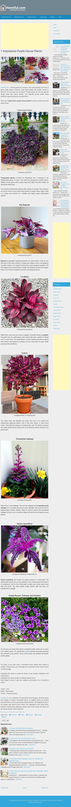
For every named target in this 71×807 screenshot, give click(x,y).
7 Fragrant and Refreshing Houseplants (21, 728)
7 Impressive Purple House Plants (21, 51)
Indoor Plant (12, 712)
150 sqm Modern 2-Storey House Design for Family (65, 84)
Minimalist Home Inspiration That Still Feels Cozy (64, 167)
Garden (52, 17)
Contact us (56, 30)
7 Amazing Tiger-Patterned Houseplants (21, 748)
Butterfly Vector (57, 301)
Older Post (45, 788)
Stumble (38, 715)
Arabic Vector (56, 292)
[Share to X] (6, 720)
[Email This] (2, 720)
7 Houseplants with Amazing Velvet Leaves (22, 738)
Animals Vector (19, 17)
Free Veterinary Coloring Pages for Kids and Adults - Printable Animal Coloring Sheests (65, 204)
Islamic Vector (6, 17)
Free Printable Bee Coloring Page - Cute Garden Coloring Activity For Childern (65, 50)
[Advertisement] (25, 36)
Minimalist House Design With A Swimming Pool (64, 134)
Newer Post (4, 788)
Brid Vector (56, 298)
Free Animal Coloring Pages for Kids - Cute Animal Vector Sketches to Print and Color (65, 68)
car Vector (56, 319)
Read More (30, 734)
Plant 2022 (22, 712)
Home (25, 788)
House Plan (43, 17)
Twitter (22, 715)
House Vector (56, 310)
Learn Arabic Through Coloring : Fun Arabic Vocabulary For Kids (65, 186)
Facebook (13, 715)
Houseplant (5, 712)
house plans (56, 328)
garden (55, 325)
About (54, 27)
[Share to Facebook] (8, 720)
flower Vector (31, 17)
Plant (60, 17)
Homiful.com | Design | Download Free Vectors (33, 800)
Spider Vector (56, 316)
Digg (4, 717)
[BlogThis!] (4, 720)
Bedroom (55, 295)
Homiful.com (5, 87)
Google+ (30, 715)
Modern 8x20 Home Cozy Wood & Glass (65, 151)
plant (28, 651)
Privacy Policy (56, 33)
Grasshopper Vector (58, 307)
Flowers (55, 304)
